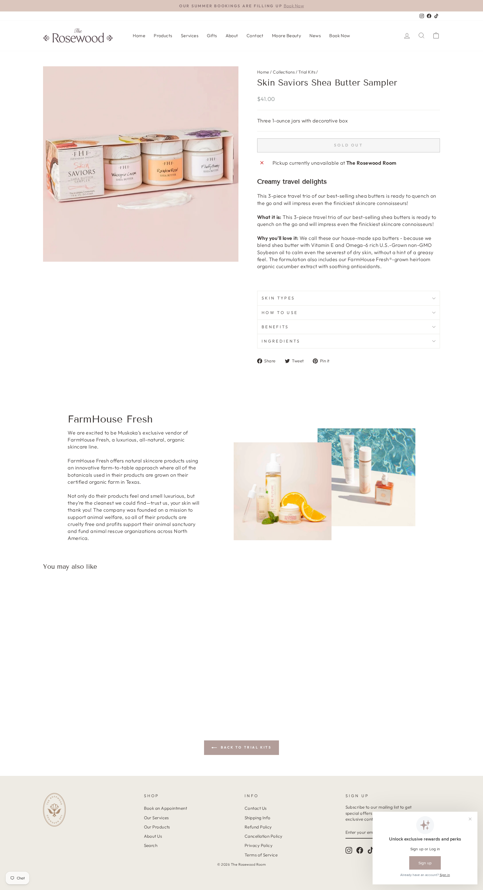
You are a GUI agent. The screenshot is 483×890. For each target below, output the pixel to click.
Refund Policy (258, 827)
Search (151, 845)
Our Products (157, 827)
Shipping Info (258, 817)
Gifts (212, 35)
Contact (255, 35)
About (232, 35)
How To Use (280, 312)
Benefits (275, 326)
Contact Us (256, 808)
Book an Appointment (165, 808)
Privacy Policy (259, 845)
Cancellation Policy (264, 836)
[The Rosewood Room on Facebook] (359, 850)
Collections (284, 72)
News (315, 35)
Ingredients (281, 341)
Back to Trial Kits (245, 747)
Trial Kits (306, 72)
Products (163, 35)
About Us (153, 836)
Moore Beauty (286, 35)
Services (190, 35)
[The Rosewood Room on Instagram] (348, 850)
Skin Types (278, 298)
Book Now (339, 35)
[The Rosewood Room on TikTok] (370, 850)
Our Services (156, 817)
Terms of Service (261, 855)
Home (139, 35)
